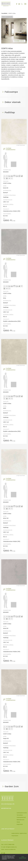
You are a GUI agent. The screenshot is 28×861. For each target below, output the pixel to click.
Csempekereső (21, 817)
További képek (19, 41)
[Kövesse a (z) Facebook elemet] (16, 4)
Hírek (18, 822)
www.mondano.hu (10, 849)
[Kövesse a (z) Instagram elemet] (19, 4)
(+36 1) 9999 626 (9, 844)
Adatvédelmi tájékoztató (19, 833)
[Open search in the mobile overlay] (22, 4)
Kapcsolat (20, 824)
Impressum (15, 835)
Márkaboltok (20, 819)
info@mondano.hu (11, 847)
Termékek (4, 13)
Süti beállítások (22, 857)
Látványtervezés (22, 812)
